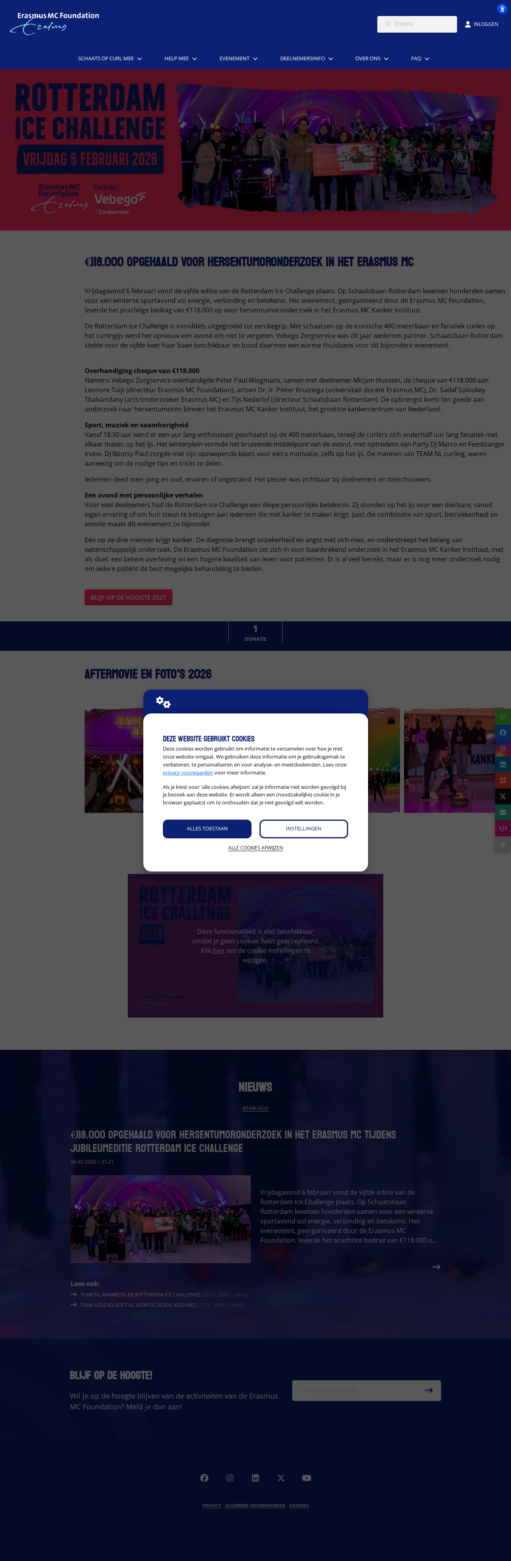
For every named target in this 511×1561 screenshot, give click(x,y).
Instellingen (303, 828)
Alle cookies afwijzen (255, 848)
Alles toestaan (207, 828)
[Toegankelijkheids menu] (502, 9)
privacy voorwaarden (188, 772)
